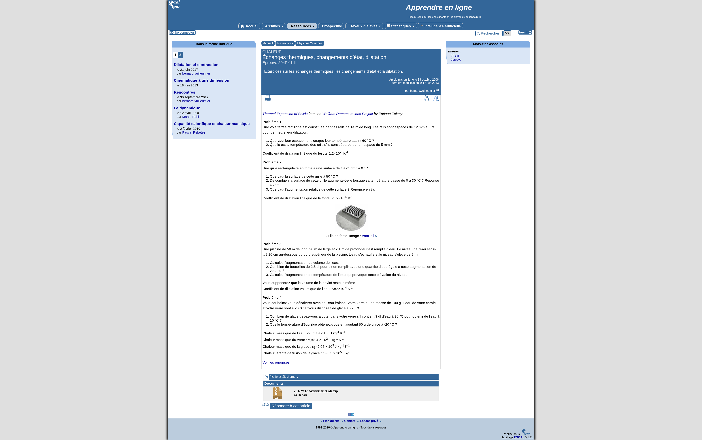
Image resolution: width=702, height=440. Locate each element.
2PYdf (455, 55)
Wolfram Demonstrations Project (347, 114)
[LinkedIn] (352, 414)
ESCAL (519, 437)
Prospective (331, 26)
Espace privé (369, 420)
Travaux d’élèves (364, 26)
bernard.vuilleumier (422, 90)
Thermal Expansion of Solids (285, 114)
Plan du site (331, 420)
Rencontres (184, 92)
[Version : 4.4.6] (525, 434)
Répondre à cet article (290, 406)
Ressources (302, 26)
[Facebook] (349, 414)
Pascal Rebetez (193, 132)
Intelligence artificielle (442, 26)
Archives (274, 26)
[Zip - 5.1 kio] (278, 398)
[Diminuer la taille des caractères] (436, 100)
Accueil (251, 26)
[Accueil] (174, 8)
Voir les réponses (276, 362)
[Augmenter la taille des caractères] (426, 100)
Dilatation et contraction (196, 64)
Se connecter (184, 32)
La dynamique (187, 108)
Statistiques (402, 26)
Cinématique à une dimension (201, 80)
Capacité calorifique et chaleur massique (212, 124)
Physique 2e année (309, 43)
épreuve (456, 59)
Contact (350, 420)
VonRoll (368, 236)
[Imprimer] (268, 100)
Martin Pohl (190, 117)
